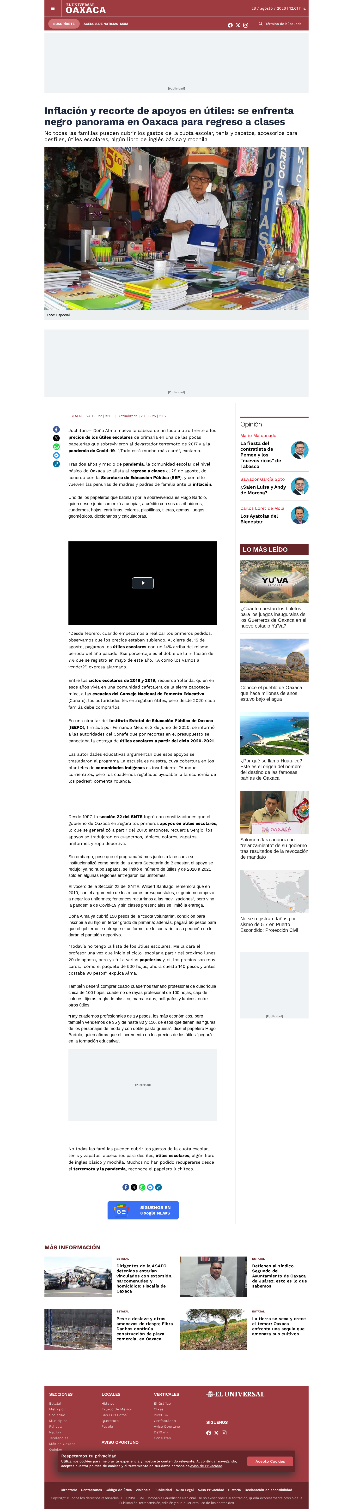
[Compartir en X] (56, 438)
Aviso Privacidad (211, 1490)
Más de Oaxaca (62, 1444)
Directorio (69, 1490)
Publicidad (163, 1490)
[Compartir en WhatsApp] (56, 446)
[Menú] (52, 8)
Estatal (75, 416)
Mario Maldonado (258, 435)
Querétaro (110, 1421)
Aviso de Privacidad (206, 1466)
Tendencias (58, 1438)
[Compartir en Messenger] (56, 455)
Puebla (107, 1426)
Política (55, 1426)
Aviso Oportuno (167, 1426)
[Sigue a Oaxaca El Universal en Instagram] (247, 25)
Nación (55, 1432)
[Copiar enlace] (56, 464)
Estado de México (117, 1409)
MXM (124, 24)
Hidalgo (108, 1403)
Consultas (162, 1438)
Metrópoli (57, 1409)
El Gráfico (162, 1403)
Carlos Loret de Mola (262, 508)
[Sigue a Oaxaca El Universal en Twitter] (239, 25)
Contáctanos (91, 1490)
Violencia (143, 1490)
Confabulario (165, 1421)
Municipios (58, 1421)
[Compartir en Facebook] (56, 429)
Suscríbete (64, 24)
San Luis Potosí (115, 1415)
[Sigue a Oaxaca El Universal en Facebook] (232, 25)
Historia (234, 1490)
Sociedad (57, 1415)
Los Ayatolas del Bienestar (259, 519)
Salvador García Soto (262, 479)
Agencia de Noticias (101, 24)
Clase (159, 1409)
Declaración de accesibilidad (268, 1490)
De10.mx (161, 1432)
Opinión (251, 424)
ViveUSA (161, 1415)
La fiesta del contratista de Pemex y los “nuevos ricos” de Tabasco (260, 454)
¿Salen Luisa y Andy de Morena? (263, 490)
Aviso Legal (185, 1490)
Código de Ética (119, 1490)
